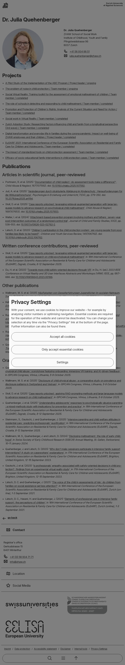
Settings (62, 362)
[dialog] (62, 332)
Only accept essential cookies (62, 349)
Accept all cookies (62, 337)
